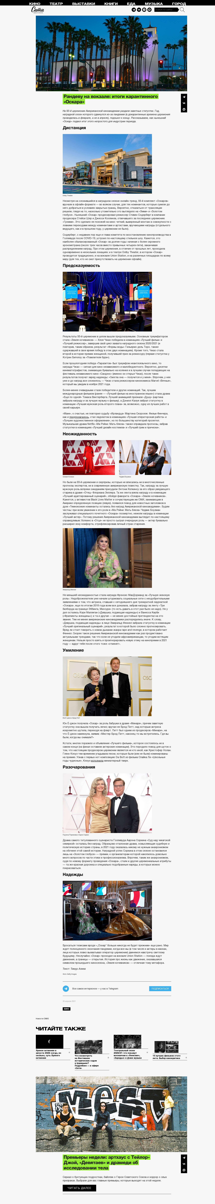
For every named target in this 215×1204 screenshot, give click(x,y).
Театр (56, 4)
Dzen (144, 10)
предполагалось (79, 417)
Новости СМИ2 (42, 1019)
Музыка (154, 4)
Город (179, 4)
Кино (34, 4)
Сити (37, 9)
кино (66, 1009)
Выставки (83, 4)
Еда (131, 4)
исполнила (97, 760)
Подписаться (160, 988)
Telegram (134, 10)
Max (149, 10)
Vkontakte (139, 10)
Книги (111, 4)
